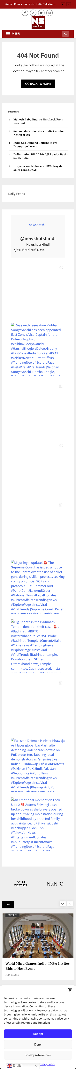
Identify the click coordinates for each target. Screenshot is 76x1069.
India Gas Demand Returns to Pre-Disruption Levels (35, 144)
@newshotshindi (38, 238)
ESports (12, 914)
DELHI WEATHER (38, 883)
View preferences (38, 1055)
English (17, 1065)
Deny (38, 1044)
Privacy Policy (46, 1064)
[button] (70, 990)
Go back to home (38, 83)
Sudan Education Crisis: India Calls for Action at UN (29, 4)
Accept (38, 1034)
